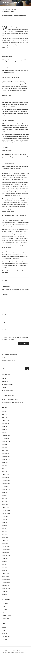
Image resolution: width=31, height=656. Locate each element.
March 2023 (5, 471)
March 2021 (5, 537)
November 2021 (6, 513)
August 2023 (5, 462)
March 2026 (5, 417)
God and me (5, 381)
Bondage (4, 606)
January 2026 (5, 423)
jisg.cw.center (10, 2)
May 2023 (4, 468)
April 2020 (4, 567)
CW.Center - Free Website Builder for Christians (13, 652)
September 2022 (6, 489)
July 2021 (4, 525)
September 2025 (6, 426)
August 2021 (5, 522)
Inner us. (4, 378)
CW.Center (4, 639)
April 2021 (4, 534)
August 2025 (5, 429)
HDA (15, 9)
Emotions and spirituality (8, 390)
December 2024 (6, 435)
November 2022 (6, 483)
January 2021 (5, 543)
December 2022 (6, 480)
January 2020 (5, 576)
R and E (4, 387)
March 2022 (5, 504)
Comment (5, 294)
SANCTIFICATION (6, 615)
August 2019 (5, 591)
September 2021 (6, 519)
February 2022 (5, 507)
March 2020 (5, 570)
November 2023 (6, 456)
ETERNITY (4, 609)
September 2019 (6, 588)
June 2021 (4, 528)
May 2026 (4, 414)
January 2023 (5, 477)
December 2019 (6, 579)
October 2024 (5, 438)
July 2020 (4, 561)
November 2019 (6, 582)
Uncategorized (5, 618)
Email (4, 322)
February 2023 (5, 474)
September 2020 (6, 555)
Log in (3, 630)
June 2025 (4, 432)
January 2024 (5, 453)
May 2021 (4, 531)
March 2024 (5, 450)
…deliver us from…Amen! (11, 399)
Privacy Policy (9, 650)
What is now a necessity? (8, 384)
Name (4, 315)
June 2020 (4, 564)
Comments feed (6, 636)
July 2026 (4, 411)
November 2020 (6, 549)
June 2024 (4, 447)
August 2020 (5, 558)
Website (4, 330)
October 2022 (5, 486)
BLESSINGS (5, 603)
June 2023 (4, 465)
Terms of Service (17, 650)
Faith (5, 280)
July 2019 (4, 594)
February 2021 (5, 540)
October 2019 (5, 585)
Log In (3, 650)
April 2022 (4, 501)
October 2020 (5, 552)
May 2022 (4, 498)
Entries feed (5, 633)
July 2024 (4, 444)
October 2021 (5, 516)
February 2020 (5, 573)
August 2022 (5, 492)
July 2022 (4, 495)
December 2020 (6, 546)
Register (4, 627)
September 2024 (6, 441)
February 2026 (5, 420)
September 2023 (6, 459)
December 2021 (6, 510)
